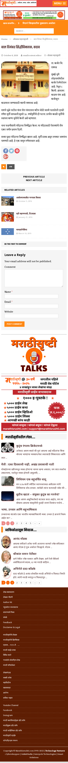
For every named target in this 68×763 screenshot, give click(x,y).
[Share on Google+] (5, 156)
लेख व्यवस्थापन (8, 592)
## (10, 166)
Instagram (8, 715)
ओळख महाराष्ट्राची (53, 55)
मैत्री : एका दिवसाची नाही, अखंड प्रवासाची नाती (27, 464)
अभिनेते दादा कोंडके (24, 569)
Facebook (7, 710)
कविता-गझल (7, 698)
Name (8, 292)
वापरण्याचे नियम (8, 612)
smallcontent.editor (32, 55)
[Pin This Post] (17, 150)
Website (8, 312)
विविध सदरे (7, 655)
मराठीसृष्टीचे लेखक (10, 635)
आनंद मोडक (20, 539)
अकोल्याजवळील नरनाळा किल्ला (28, 197)
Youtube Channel (10, 705)
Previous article (34, 176)
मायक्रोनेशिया (21, 229)
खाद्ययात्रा (7, 687)
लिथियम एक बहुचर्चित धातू (31, 479)
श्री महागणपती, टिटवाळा (26, 213)
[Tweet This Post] (11, 150)
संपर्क (5, 617)
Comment (9, 267)
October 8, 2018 (11, 55)
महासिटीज (7, 682)
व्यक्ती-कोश (7, 677)
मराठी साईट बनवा (9, 650)
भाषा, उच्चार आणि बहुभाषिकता (19, 509)
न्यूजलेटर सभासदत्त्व (10, 607)
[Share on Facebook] (5, 150)
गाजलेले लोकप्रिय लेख (11, 660)
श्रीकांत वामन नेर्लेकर (24, 554)
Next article (34, 180)
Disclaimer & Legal (11, 627)
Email (8, 302)
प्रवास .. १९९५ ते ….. (11, 645)
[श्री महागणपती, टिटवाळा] (7, 219)
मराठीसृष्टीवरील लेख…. (20, 437)
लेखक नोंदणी (8, 597)
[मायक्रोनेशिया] (7, 233)
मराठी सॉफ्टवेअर (9, 665)
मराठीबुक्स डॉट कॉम (10, 725)
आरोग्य (5, 693)
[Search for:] (34, 30)
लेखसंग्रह (7, 672)
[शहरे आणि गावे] (34, 7)
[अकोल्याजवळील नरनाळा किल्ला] (7, 203)
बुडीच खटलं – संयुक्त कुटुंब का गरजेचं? (37, 494)
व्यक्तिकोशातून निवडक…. (21, 530)
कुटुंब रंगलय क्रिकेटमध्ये (29, 446)
